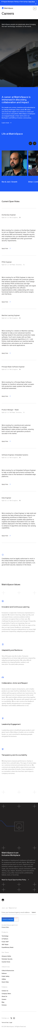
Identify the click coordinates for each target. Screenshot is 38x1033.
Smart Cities (5, 982)
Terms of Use (5, 1022)
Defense (4, 973)
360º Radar (5, 944)
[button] (34, 8)
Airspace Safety (6, 956)
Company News (6, 993)
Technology (5, 936)
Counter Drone (6, 962)
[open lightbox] (14, 163)
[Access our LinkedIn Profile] (14, 1018)
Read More (24, 1)
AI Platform (5, 939)
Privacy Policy (5, 927)
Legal (10, 1022)
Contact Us (5, 990)
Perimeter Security (7, 959)
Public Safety (5, 976)
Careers (4, 999)
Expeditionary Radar (7, 947)
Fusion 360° (5, 941)
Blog (3, 1002)
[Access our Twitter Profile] (11, 1018)
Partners (4, 1005)
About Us (4, 996)
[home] (7, 8)
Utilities (4, 979)
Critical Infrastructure (8, 970)
